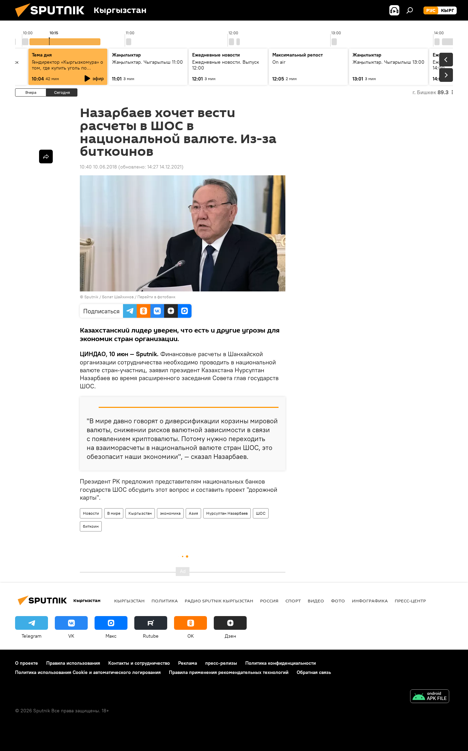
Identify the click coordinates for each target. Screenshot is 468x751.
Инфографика (370, 601)
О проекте (26, 663)
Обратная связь (314, 672)
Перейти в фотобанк (156, 296)
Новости (91, 513)
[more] (46, 156)
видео (316, 601)
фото (338, 601)
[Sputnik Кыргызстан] (52, 19)
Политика (164, 601)
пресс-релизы (221, 663)
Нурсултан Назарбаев (227, 513)
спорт (293, 601)
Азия (193, 513)
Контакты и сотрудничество (139, 663)
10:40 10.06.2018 (98, 167)
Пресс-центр (410, 601)
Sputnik (91, 296)
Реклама (187, 663)
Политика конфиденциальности (280, 663)
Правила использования (73, 663)
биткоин (91, 526)
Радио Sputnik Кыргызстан (219, 601)
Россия (269, 601)
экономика (170, 513)
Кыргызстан (140, 513)
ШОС (261, 513)
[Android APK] (429, 697)
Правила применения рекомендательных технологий (228, 672)
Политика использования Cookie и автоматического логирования (88, 672)
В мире (113, 513)
